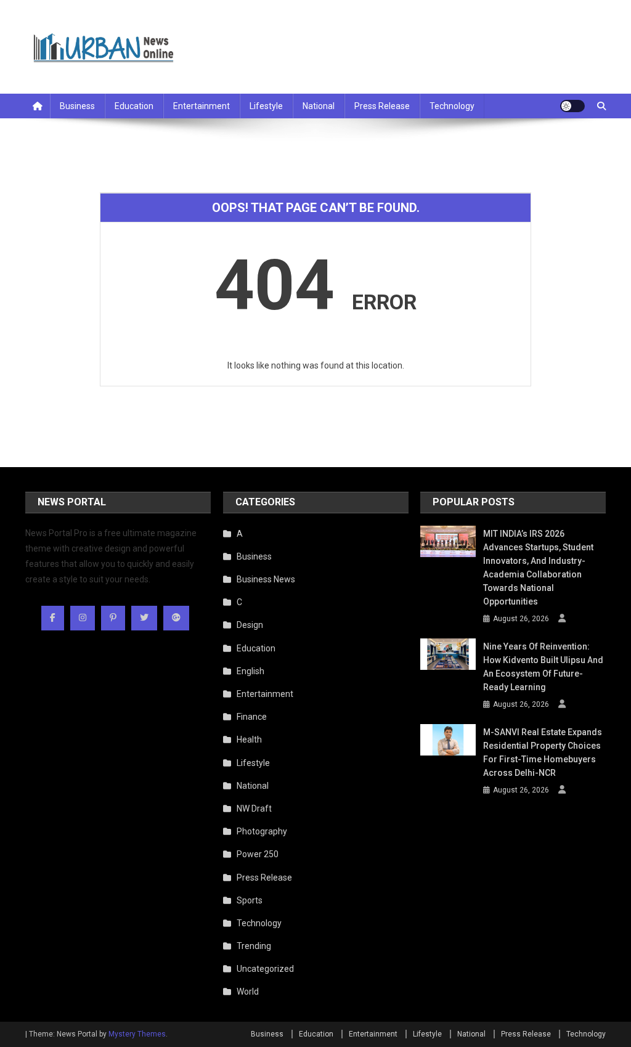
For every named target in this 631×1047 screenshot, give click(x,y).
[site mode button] (572, 106)
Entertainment (201, 106)
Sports (250, 900)
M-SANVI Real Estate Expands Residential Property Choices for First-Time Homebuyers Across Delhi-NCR (542, 752)
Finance (252, 717)
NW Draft (254, 808)
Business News (266, 579)
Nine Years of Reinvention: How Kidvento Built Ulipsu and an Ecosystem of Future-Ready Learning (543, 667)
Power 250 (258, 854)
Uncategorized (265, 969)
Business (77, 106)
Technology (451, 106)
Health (249, 739)
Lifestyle (266, 106)
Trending (254, 946)
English (250, 671)
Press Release (382, 106)
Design (250, 625)
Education (134, 106)
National (319, 106)
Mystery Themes (137, 1034)
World (248, 991)
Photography (262, 831)
